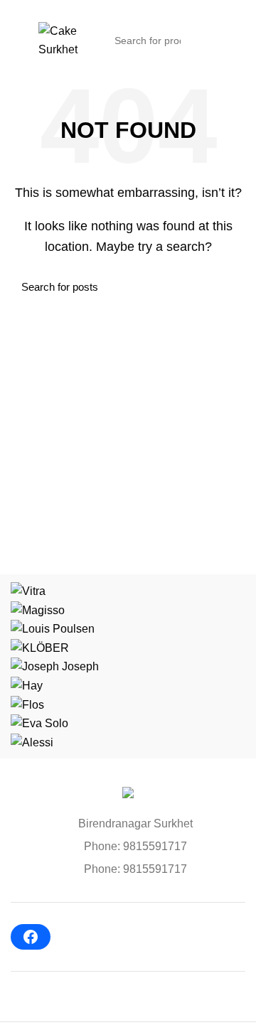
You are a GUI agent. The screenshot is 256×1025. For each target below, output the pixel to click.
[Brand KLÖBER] (40, 647)
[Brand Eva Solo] (39, 723)
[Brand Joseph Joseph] (55, 666)
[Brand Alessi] (32, 742)
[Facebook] (30, 937)
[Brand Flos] (27, 704)
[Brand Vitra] (28, 590)
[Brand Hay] (27, 685)
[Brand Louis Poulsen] (53, 628)
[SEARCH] (197, 40)
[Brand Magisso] (38, 609)
